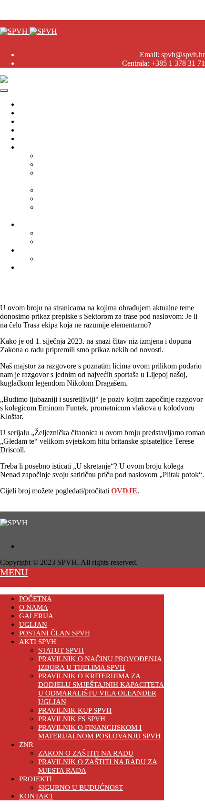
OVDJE (124, 491)
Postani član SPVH (48, 138)
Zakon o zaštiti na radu (72, 233)
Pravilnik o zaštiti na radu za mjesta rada (98, 241)
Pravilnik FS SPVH (68, 198)
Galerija (31, 121)
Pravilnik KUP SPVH (71, 190)
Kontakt (31, 267)
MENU (14, 572)
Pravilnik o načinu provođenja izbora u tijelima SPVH (119, 164)
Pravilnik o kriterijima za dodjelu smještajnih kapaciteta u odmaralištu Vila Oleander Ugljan (121, 177)
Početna (31, 104)
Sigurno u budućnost (69, 259)
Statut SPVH (57, 156)
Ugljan (29, 130)
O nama (31, 113)
